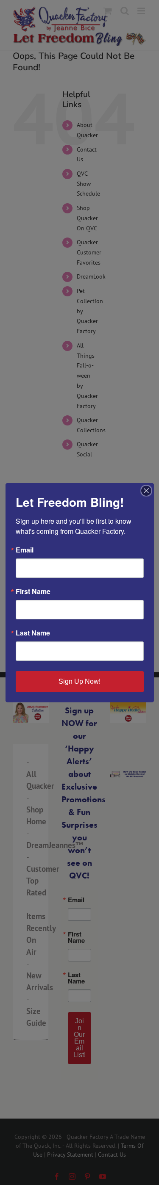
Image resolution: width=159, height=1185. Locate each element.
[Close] (146, 491)
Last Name (33, 633)
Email (24, 550)
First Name (33, 591)
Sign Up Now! (79, 681)
